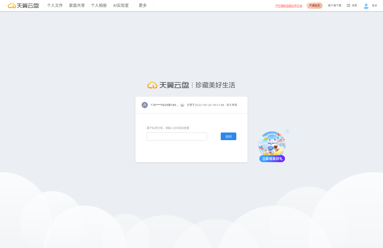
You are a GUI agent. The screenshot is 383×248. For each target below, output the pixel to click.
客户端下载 (334, 5)
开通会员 (314, 5)
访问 (228, 136)
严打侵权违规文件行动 (289, 6)
